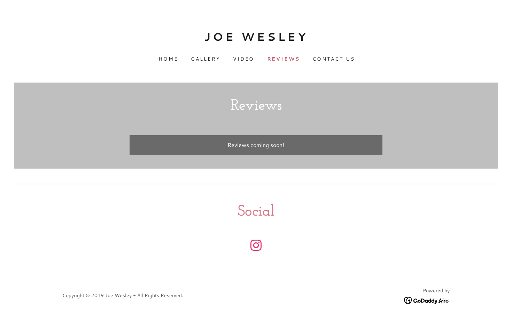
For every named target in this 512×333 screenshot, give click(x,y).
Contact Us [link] (333, 58)
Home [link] (168, 58)
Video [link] (244, 58)
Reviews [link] (283, 58)
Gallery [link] (205, 58)
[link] (256, 38)
